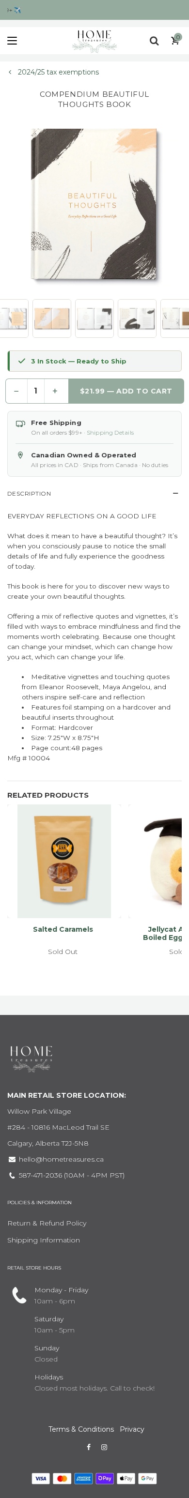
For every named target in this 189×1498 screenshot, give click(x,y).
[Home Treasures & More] (94, 40)
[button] (51, 318)
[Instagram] (104, 1447)
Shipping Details (110, 432)
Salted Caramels (63, 929)
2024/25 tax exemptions (57, 72)
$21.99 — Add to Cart (126, 391)
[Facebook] (89, 1447)
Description (29, 493)
